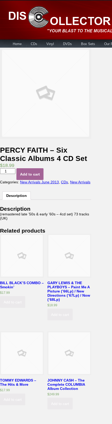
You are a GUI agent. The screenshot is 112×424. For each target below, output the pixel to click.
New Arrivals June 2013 (39, 182)
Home (17, 44)
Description (16, 196)
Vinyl (50, 44)
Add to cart (30, 174)
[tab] (16, 195)
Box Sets (88, 44)
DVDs (67, 44)
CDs (34, 44)
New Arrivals (80, 182)
